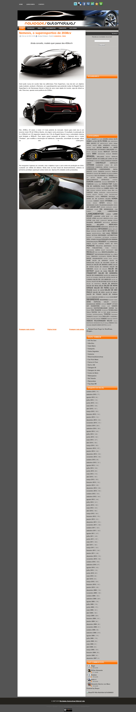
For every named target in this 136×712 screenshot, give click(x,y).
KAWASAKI (90, 209)
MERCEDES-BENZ (94, 226)
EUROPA (90, 181)
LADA (102, 211)
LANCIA (109, 214)
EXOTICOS (112, 182)
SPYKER (114, 304)
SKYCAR (104, 304)
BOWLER (109, 154)
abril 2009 (90, 613)
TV (110, 316)
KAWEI (97, 209)
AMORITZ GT (95, 143)
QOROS (98, 250)
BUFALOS (114, 156)
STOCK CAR (107, 306)
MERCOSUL (105, 227)
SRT (89, 306)
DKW (107, 175)
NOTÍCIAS (95, 235)
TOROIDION (114, 312)
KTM (116, 209)
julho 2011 (90, 536)
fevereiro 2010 (91, 584)
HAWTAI (89, 194)
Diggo (93, 666)
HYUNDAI (109, 200)
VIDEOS (40, 28)
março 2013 (91, 479)
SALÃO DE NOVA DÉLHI (95, 286)
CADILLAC (104, 159)
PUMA (108, 248)
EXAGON (105, 182)
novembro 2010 (92, 559)
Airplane (94, 675)
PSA (89, 248)
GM (116, 188)
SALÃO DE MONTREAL (94, 283)
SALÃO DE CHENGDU (102, 267)
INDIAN (96, 203)
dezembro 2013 (92, 454)
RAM (116, 250)
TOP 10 (100, 312)
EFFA (107, 177)
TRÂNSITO (90, 316)
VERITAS (115, 318)
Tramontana (114, 314)
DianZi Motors (90, 175)
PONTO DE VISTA (111, 244)
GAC (102, 188)
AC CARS (100, 139)
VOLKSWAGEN (100, 320)
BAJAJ (89, 151)
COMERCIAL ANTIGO (102, 167)
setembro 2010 (92, 565)
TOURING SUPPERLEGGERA (95, 314)
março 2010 (91, 582)
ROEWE (110, 256)
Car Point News (93, 359)
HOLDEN (108, 199)
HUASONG (90, 201)
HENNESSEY (91, 196)
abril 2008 (90, 647)
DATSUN (89, 173)
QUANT (103, 250)
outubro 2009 (91, 596)
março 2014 (91, 445)
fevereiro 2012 (91, 516)
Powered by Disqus (93, 688)
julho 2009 (90, 604)
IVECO (115, 205)
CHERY (91, 163)
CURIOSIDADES (106, 169)
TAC (116, 308)
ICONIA (90, 203)
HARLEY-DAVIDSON (112, 192)
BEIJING (101, 151)
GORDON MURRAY (102, 190)
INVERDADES (91, 205)
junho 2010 (90, 573)
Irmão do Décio (93, 373)
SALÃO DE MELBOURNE (99, 281)
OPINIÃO (93, 239)
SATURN (100, 297)
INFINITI (103, 203)
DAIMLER (114, 171)
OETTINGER (106, 237)
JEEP (98, 207)
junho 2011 (90, 539)
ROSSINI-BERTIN (98, 258)
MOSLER (100, 231)
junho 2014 (90, 437)
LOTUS (89, 220)
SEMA (115, 300)
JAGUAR (93, 207)
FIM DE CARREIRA (94, 186)
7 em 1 (89, 139)
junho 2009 (90, 607)
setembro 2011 (92, 530)
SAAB (89, 260)
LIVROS (111, 218)
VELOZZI (93, 318)
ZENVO (99, 325)
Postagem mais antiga (76, 329)
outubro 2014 (91, 426)
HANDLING (103, 192)
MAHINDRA (90, 222)
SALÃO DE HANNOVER (110, 275)
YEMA (115, 323)
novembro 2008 (92, 627)
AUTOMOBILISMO (92, 149)
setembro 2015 (92, 394)
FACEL (96, 184)
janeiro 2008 (91, 655)
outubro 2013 (91, 460)
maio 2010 (90, 576)
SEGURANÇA (104, 300)
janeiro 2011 (91, 553)
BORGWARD (102, 154)
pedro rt (93, 679)
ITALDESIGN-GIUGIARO (106, 205)
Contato (41, 4)
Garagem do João (94, 370)
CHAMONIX (97, 161)
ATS (111, 147)
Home (21, 4)
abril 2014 (90, 443)
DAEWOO (90, 171)
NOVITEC (90, 237)
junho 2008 (90, 641)
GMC (88, 190)
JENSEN (103, 207)
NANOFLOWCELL (97, 233)
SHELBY (108, 302)
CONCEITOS (62, 28)
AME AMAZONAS (112, 141)
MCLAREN (103, 225)
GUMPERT (90, 192)
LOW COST (96, 220)
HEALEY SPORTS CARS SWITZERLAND (104, 194)
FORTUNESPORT (91, 188)
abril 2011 (90, 545)
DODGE (111, 175)
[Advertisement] (57, 341)
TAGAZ (89, 310)
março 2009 (91, 616)
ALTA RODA (73, 28)
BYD (99, 159)
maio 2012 (90, 508)
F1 (116, 182)
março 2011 (91, 547)
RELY (116, 252)
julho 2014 (90, 434)
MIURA (110, 229)
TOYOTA (107, 314)
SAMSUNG (94, 297)
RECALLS (91, 252)
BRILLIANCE (101, 156)
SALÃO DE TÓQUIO (95, 294)
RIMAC (89, 256)
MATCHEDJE (107, 222)
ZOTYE (104, 325)
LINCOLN (106, 218)
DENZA (115, 173)
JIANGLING (109, 207)
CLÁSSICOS (100, 165)
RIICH (115, 254)
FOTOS (98, 188)
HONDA (114, 198)
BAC (116, 149)
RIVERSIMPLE (103, 256)
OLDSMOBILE (113, 237)
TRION (64, 36)
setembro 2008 (92, 633)
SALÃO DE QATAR (99, 290)
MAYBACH (114, 222)
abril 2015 (90, 409)
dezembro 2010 (92, 556)
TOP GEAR (107, 312)
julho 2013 (90, 468)
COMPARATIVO (113, 167)
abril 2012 (90, 511)
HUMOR (102, 201)
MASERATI (98, 222)
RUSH (111, 258)
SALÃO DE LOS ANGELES (102, 279)
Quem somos (30, 4)
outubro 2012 (91, 494)
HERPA (98, 196)
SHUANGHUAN (91, 304)
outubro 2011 (91, 528)
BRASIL (92, 156)
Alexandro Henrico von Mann (100, 684)
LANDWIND (97, 216)
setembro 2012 (92, 496)
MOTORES (111, 231)
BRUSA (109, 156)
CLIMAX (108, 165)
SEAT (115, 297)
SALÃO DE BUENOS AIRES (103, 265)
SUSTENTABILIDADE (101, 308)
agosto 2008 (91, 635)
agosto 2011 (91, 533)
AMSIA (111, 143)
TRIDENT (95, 316)
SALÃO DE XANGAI (110, 294)
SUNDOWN (90, 308)
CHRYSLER (113, 163)
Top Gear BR (92, 384)
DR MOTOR (92, 177)
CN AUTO (114, 165)
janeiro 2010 (91, 587)
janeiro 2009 (91, 621)
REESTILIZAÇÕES (108, 252)
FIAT (110, 184)
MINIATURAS (94, 229)
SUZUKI (112, 308)
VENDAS (104, 319)
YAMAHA (111, 323)
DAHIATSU (101, 171)
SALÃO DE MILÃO (112, 281)
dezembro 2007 (92, 658)
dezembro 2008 (92, 624)
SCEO (108, 297)
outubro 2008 (91, 630)
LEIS (115, 216)
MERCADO (113, 224)
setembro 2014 (92, 428)
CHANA (102, 161)
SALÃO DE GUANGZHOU (95, 275)
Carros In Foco (93, 362)
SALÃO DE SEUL (99, 292)
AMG (89, 143)
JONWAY (115, 207)
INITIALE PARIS (112, 203)
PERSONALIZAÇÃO (92, 242)
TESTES (94, 312)
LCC (112, 216)
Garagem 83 (92, 367)
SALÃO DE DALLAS (101, 269)
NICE (104, 233)
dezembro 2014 (92, 420)
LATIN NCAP (106, 216)
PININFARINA (113, 242)
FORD (115, 186)
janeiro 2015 (91, 417)
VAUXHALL (114, 316)
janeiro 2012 (91, 519)
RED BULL (98, 252)
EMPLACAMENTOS (94, 180)
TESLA (89, 312)
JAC (88, 207)
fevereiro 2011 (91, 550)
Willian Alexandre (97, 670)
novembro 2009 (92, 593)
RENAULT (91, 254)
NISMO (108, 233)
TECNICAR (105, 310)
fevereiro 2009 (91, 618)
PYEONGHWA (91, 250)
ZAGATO (94, 325)
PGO (108, 241)
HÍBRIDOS (105, 196)
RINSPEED (95, 256)
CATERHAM (90, 161)
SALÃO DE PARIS (102, 288)
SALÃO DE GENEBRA (107, 273)
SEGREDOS (30, 28)
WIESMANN (97, 323)
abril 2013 (90, 477)
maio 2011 (90, 542)
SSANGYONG (96, 306)
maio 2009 (90, 610)
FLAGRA (109, 186)
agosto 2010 (91, 567)
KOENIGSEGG (109, 209)
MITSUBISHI (103, 229)
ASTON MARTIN (103, 147)
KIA (102, 209)
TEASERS (98, 310)
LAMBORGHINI (112, 211)
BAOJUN (95, 151)
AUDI (115, 147)
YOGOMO (89, 325)
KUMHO (92, 211)
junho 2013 (90, 471)
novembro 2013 (92, 457)
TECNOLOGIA (112, 310)
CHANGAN (108, 161)
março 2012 (91, 513)
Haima (96, 192)
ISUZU (97, 205)
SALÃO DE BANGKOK (101, 260)
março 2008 (91, 650)
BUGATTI (90, 159)
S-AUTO (115, 258)
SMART (109, 304)
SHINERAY (114, 302)
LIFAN (94, 218)
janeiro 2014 (91, 451)
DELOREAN (110, 173)
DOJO (115, 175)
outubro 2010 (91, 562)
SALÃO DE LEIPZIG (105, 277)
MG (116, 227)
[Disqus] (51, 244)
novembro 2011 (92, 525)
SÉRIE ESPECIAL (95, 302)
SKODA (98, 304)
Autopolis (91, 349)
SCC (104, 297)
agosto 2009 (91, 601)
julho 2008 (90, 638)
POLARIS (95, 243)
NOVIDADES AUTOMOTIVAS (107, 235)
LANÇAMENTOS (51, 28)
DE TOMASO (103, 173)
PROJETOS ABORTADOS (104, 246)
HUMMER (96, 201)
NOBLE (89, 235)
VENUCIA (110, 318)
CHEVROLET (103, 163)
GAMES (107, 188)
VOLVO (110, 320)
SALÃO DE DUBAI (101, 271)
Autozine (91, 354)
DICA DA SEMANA (100, 175)
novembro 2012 (92, 491)
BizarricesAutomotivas (95, 357)
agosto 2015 (91, 397)
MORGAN (94, 231)
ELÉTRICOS (113, 177)
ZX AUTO (108, 325)
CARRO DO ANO (112, 159)
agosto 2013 (91, 465)
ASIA (94, 147)
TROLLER (105, 316)
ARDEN (95, 145)
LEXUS (89, 218)
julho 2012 (90, 502)
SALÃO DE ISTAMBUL (93, 277)
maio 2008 (90, 644)
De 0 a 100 (91, 365)
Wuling (107, 323)
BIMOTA (89, 154)
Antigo (115, 143)
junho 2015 (90, 403)
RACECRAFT (110, 250)
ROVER (106, 258)
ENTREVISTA (107, 180)
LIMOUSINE (99, 218)
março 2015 (91, 411)
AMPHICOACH (104, 143)
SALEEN (89, 297)
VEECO (89, 318)
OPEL (89, 239)
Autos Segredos (93, 351)
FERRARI (105, 184)
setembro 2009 (92, 599)
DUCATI (100, 177)
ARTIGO (89, 147)
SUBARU (114, 306)
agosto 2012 (91, 499)
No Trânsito (92, 378)
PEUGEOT (102, 241)
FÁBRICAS (90, 184)
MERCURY (112, 227)
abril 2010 (90, 579)
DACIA (115, 169)
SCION (112, 297)
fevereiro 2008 (91, 652)
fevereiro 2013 (91, 482)
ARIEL (100, 145)
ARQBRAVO (107, 145)
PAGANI (98, 239)
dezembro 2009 (92, 590)
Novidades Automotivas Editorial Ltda (72, 701)
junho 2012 (90, 505)
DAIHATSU (108, 171)
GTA (116, 190)
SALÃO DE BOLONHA (102, 263)
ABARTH (94, 139)
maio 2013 (90, 474)
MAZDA (92, 225)
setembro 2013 (92, 462)
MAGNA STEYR (112, 220)
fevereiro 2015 (91, 414)
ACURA (105, 139)
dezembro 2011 (92, 522)
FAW (100, 184)
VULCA (115, 321)
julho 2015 (90, 400)
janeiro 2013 (91, 485)
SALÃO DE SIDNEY (111, 292)
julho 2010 (90, 570)
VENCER (98, 318)
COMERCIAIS (91, 167)
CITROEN (91, 165)
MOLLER (115, 229)
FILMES (115, 184)
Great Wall (111, 190)
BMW (95, 153)
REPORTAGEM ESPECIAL (103, 254)
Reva (112, 254)
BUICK (95, 159)
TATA (93, 310)
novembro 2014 (92, 423)
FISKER (103, 186)
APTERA (90, 145)
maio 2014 (90, 440)
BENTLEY (107, 152)
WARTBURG (90, 323)
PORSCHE (91, 245)
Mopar (89, 231)
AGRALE (111, 139)
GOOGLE (93, 190)
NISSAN (114, 233)
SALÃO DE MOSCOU (109, 284)
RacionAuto (92, 381)
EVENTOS (98, 182)
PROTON (115, 246)
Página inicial (51, 329)
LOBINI (115, 218)
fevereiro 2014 (91, 448)
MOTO (105, 231)
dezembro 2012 (92, 488)
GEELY (112, 188)
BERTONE (114, 152)
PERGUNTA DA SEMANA (109, 239)
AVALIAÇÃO (110, 149)
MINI (88, 229)
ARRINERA (114, 145)
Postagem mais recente (27, 329)
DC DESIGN (95, 173)
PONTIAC (101, 244)
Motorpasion (92, 376)
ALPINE (94, 141)
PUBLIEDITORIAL (98, 248)
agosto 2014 (91, 431)
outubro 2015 (91, 391)
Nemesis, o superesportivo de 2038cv (45, 33)
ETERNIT (115, 179)
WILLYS (102, 323)
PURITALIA (114, 248)
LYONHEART (104, 220)
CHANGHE (114, 161)
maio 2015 (90, 406)
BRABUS (114, 154)
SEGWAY (111, 300)
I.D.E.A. (115, 201)
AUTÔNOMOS (102, 149)
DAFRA (95, 171)
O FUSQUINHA (97, 237)
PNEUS (89, 244)
